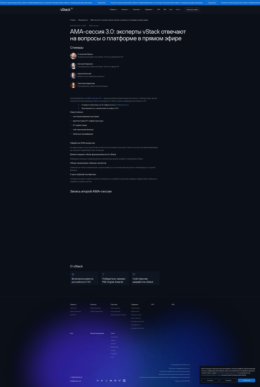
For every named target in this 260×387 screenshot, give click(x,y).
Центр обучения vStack (137, 321)
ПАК (164, 9)
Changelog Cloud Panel (137, 328)
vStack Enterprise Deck (96, 311)
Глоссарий (114, 353)
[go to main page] (66, 9)
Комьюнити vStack (136, 315)
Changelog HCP (135, 325)
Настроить (228, 380)
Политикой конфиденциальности (227, 373)
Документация (135, 311)
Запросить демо (192, 9)
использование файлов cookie (211, 375)
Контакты (113, 343)
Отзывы (113, 350)
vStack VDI (73, 315)
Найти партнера (115, 308)
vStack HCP (73, 308)
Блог (171, 9)
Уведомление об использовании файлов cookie (174, 374)
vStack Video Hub (136, 318)
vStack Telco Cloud (95, 308)
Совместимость (135, 308)
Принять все (246, 380)
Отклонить (210, 380)
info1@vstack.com (122, 105)
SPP (158, 9)
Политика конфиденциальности (179, 368)
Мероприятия (83, 20)
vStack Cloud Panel (75, 311)
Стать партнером (115, 311)
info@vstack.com (75, 381)
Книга (112, 357)
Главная (73, 20)
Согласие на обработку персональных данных (174, 371)
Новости (113, 340)
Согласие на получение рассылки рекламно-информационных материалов (164, 377)
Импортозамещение (97, 333)
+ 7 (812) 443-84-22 (76, 377)
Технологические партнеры (118, 315)
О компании (114, 337)
